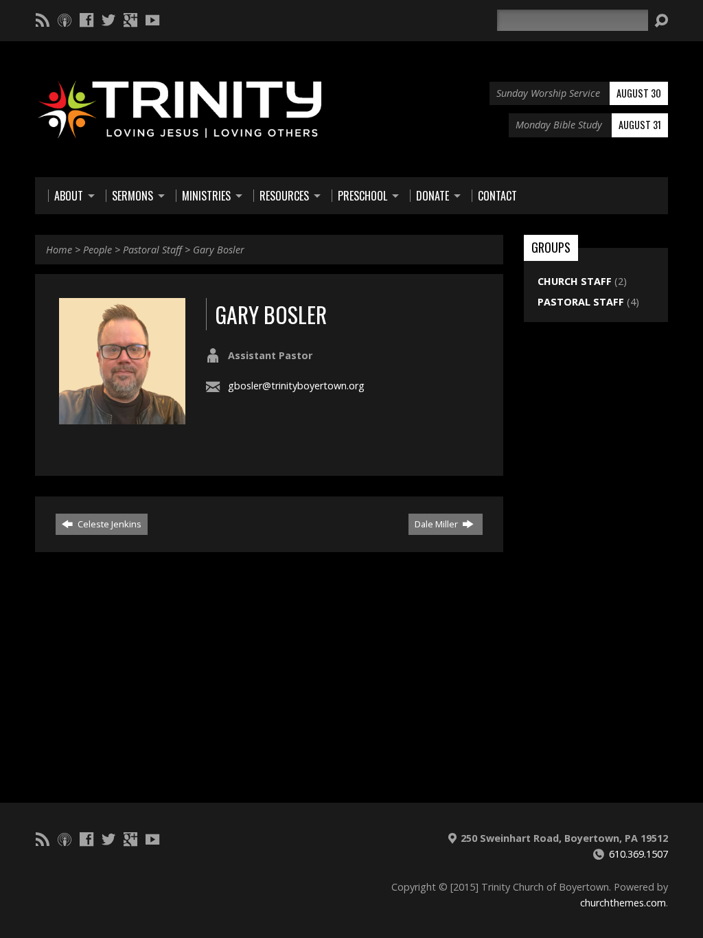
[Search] (661, 20)
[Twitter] (108, 20)
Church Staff (575, 281)
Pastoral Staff (152, 249)
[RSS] (42, 20)
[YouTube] (152, 20)
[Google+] (130, 20)
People (97, 249)
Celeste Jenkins (108, 524)
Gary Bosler (218, 249)
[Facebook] (86, 20)
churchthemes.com (623, 902)
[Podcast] (64, 20)
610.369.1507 (638, 853)
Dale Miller (437, 524)
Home (59, 249)
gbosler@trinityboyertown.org (296, 385)
